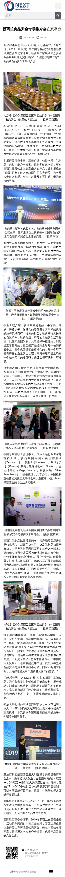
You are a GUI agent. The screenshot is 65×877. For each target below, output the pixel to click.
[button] (58, 6)
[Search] (58, 15)
